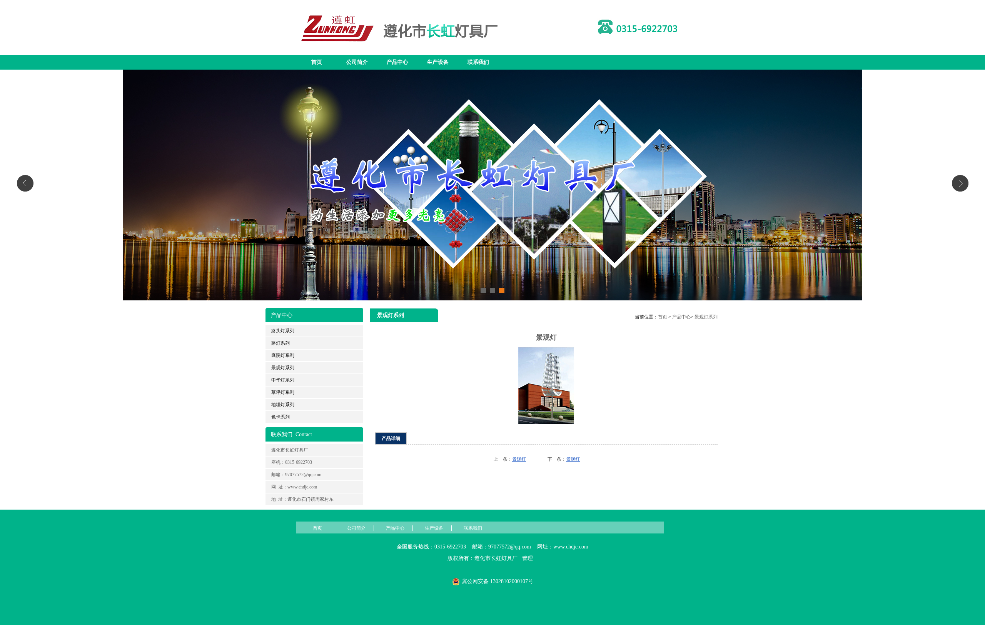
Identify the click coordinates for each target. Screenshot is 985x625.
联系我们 (478, 62)
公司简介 (357, 62)
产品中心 (397, 62)
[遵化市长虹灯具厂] (402, 50)
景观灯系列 (706, 317)
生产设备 (438, 62)
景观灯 (519, 459)
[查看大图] (546, 422)
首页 (316, 62)
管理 (527, 558)
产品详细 (391, 438)
